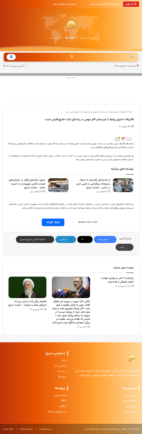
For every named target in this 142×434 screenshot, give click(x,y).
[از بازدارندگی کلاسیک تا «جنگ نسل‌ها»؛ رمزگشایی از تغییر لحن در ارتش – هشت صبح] (123, 185)
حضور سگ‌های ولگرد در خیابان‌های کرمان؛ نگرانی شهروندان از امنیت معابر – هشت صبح (27, 184)
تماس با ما (60, 366)
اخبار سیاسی (130, 396)
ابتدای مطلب (71, 77)
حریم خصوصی (45, 429)
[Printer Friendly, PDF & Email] (123, 139)
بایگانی (62, 406)
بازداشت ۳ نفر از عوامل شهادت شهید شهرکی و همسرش (117, 280)
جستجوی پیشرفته (56, 412)
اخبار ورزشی (131, 406)
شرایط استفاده (26, 429)
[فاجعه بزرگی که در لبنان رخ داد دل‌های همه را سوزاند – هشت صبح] (27, 287)
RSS (63, 401)
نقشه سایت (60, 396)
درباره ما (61, 371)
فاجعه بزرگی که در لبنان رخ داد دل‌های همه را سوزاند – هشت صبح (27, 303)
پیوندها (62, 377)
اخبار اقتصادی (130, 401)
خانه (131, 112)
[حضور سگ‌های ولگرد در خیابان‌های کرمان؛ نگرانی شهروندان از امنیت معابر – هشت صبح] (58, 185)
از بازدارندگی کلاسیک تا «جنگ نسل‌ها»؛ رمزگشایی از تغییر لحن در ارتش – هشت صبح (93, 184)
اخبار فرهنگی (130, 412)
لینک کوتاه (53, 222)
